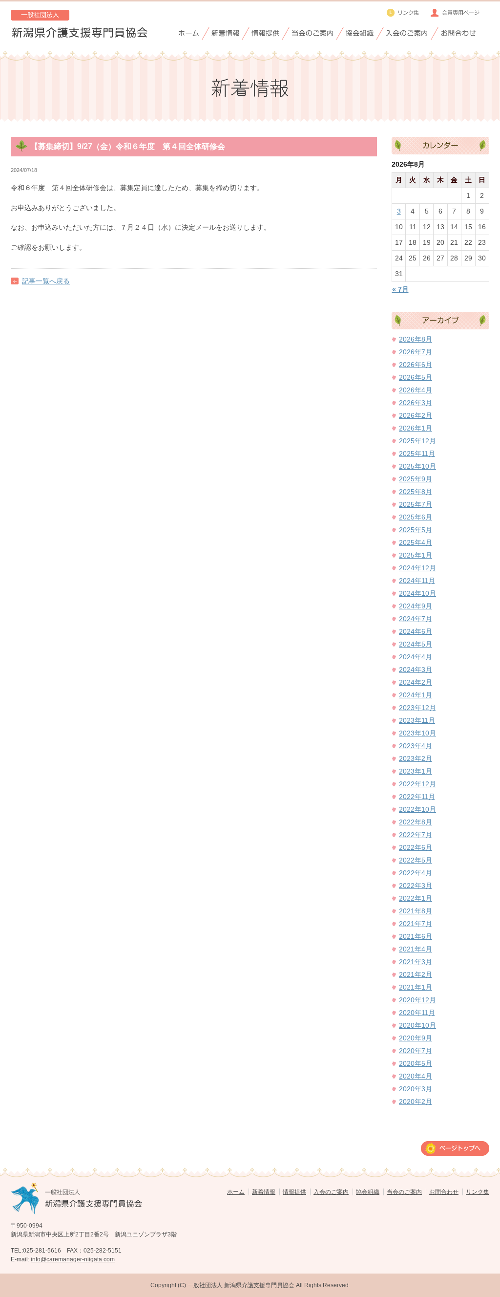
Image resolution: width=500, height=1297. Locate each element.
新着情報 (263, 1192)
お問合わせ (443, 1192)
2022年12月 (417, 784)
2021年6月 (415, 936)
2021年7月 (415, 924)
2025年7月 (415, 504)
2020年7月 (415, 1051)
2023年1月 (415, 771)
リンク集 (477, 1192)
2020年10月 (417, 1025)
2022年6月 (415, 847)
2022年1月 (415, 898)
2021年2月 (415, 974)
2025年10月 (417, 466)
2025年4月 (415, 542)
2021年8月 (415, 911)
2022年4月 (415, 873)
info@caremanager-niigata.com (73, 1259)
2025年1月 (415, 555)
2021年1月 (415, 987)
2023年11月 (417, 720)
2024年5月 (415, 644)
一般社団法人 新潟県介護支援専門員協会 (241, 1285)
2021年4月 (415, 949)
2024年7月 (415, 619)
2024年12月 (417, 568)
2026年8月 (415, 339)
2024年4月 (415, 657)
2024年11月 (417, 580)
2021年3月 (415, 962)
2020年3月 (415, 1089)
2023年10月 (417, 733)
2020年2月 (415, 1101)
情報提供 (294, 1192)
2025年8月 (415, 492)
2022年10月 (417, 809)
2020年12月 (417, 1000)
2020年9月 (415, 1038)
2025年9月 (415, 479)
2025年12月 (417, 441)
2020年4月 (415, 1076)
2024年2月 (415, 682)
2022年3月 (415, 885)
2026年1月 (415, 428)
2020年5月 (415, 1063)
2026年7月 (415, 352)
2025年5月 (415, 530)
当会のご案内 (404, 1192)
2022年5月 (415, 860)
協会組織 (367, 1192)
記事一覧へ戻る (46, 281)
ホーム (236, 1192)
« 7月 (400, 289)
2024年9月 (415, 606)
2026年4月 (415, 390)
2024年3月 (415, 669)
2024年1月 (415, 695)
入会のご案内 (331, 1192)
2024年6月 (415, 631)
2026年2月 (415, 415)
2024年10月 (417, 593)
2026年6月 (415, 364)
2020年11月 (417, 1012)
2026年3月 (415, 403)
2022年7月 (415, 835)
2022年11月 (417, 796)
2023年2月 (415, 758)
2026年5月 (415, 377)
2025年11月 (417, 453)
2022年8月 (415, 822)
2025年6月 (415, 517)
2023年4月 (415, 746)
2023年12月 (417, 708)
